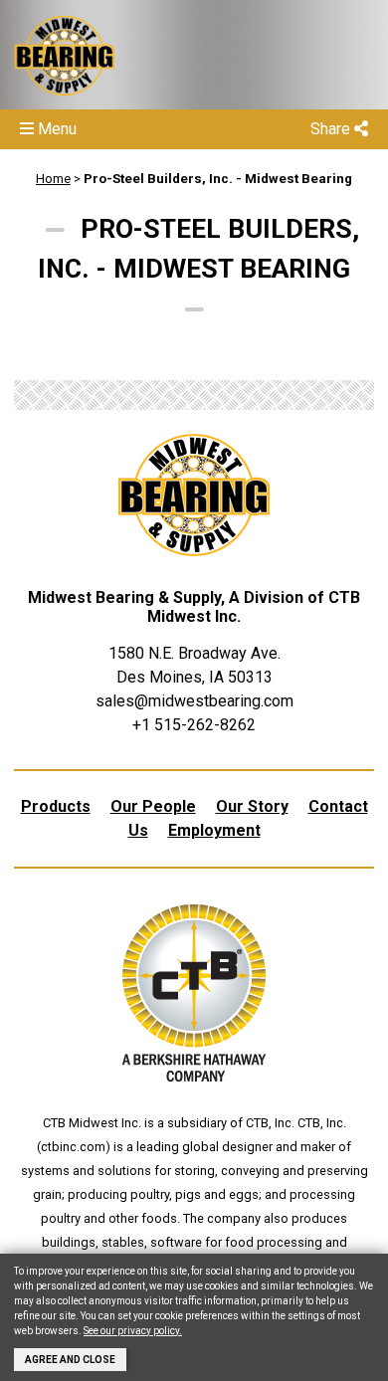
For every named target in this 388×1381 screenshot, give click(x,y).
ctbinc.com (73, 1146)
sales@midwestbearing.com (194, 700)
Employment (214, 830)
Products (56, 806)
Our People (153, 806)
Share (332, 128)
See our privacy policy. (133, 1330)
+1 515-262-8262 (194, 724)
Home (53, 178)
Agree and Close (70, 1359)
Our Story (252, 806)
